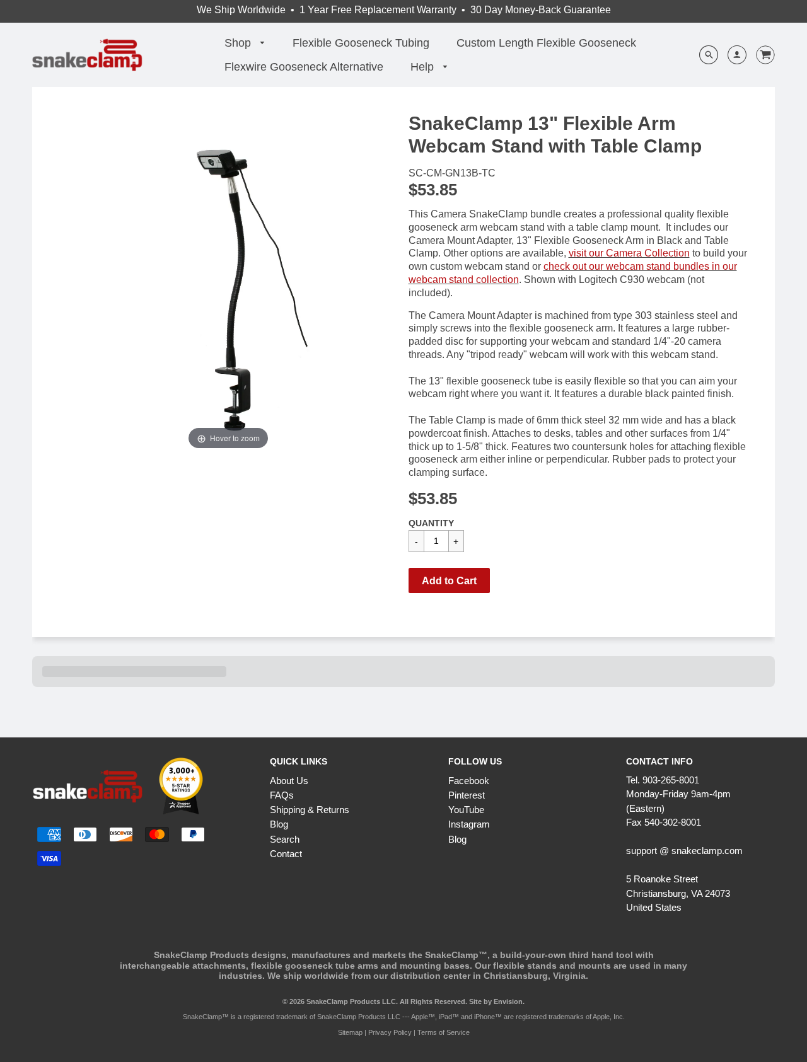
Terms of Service (443, 1032)
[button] (449, 580)
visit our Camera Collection (629, 253)
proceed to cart (628, 608)
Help (423, 67)
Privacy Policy (390, 1032)
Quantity (431, 523)
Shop (239, 43)
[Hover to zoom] (227, 282)
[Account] (732, 54)
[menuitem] (245, 43)
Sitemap (350, 1032)
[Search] (708, 54)
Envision (508, 1001)
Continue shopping (531, 608)
